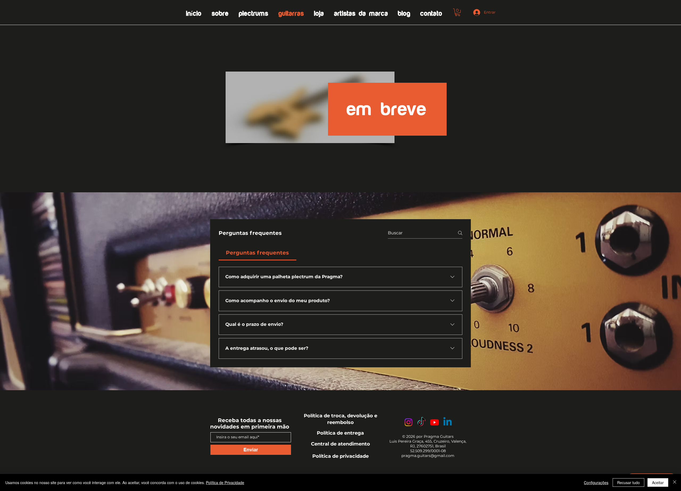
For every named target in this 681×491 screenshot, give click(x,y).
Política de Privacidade (225, 482)
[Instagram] (408, 422)
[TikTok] (421, 422)
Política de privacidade (340, 456)
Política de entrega (340, 433)
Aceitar (658, 482)
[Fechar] (674, 482)
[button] (457, 12)
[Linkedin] (447, 422)
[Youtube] (434, 422)
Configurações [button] (596, 482)
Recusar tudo (628, 482)
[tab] (257, 252)
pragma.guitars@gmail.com (427, 455)
